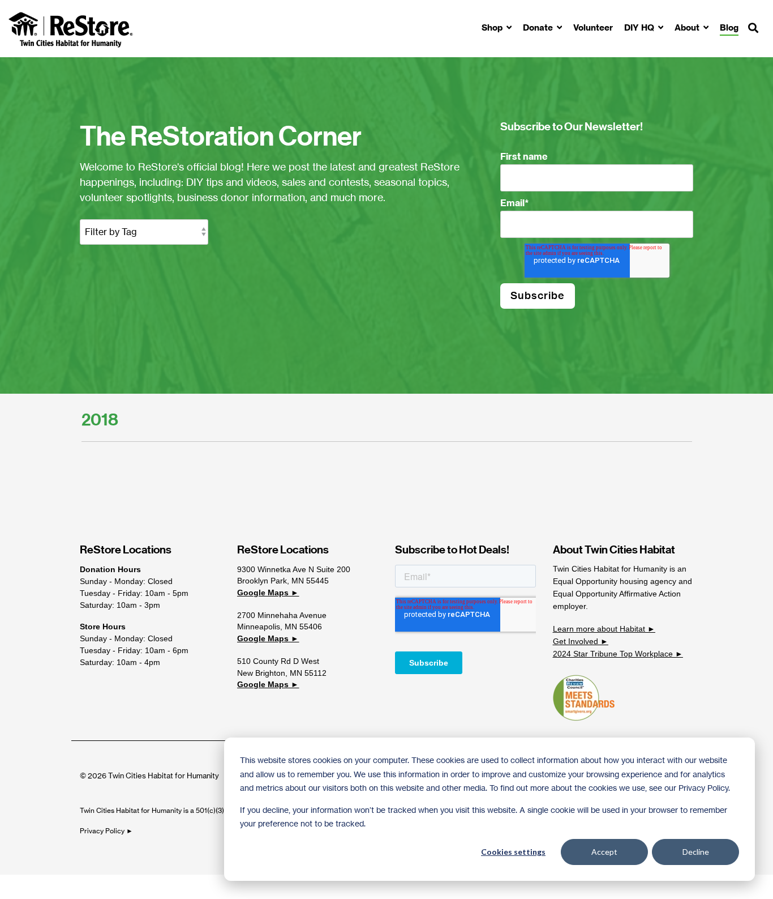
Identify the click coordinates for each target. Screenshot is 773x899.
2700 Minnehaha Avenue (282, 615)
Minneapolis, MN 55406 (279, 626)
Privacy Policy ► (107, 830)
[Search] (753, 28)
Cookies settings (513, 852)
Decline (695, 852)
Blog (729, 27)
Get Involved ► (580, 641)
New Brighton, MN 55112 (282, 673)
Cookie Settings (47, 886)
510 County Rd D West (278, 661)
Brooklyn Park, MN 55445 (283, 580)
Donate (539, 27)
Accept (604, 852)
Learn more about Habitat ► (604, 628)
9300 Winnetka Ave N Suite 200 (293, 569)
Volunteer (593, 27)
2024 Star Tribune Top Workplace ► (618, 653)
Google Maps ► (268, 592)
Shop (493, 27)
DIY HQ (640, 27)
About (688, 27)
